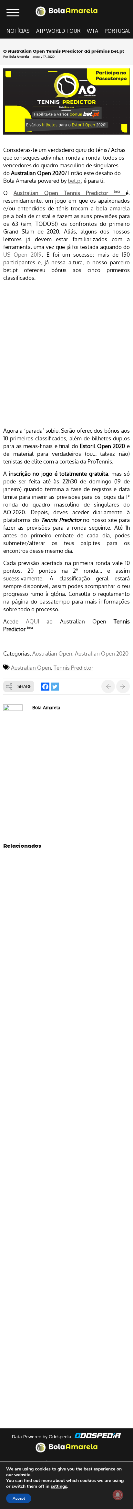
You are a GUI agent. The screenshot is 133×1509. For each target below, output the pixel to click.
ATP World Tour (58, 31)
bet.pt (75, 181)
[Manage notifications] (118, 1495)
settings (59, 1486)
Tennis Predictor (73, 668)
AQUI (32, 621)
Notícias (18, 31)
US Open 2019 (22, 255)
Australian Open (52, 653)
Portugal (118, 31)
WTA (92, 31)
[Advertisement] (66, 355)
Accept (19, 1498)
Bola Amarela (19, 57)
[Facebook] (45, 687)
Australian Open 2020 (101, 653)
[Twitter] (55, 687)
